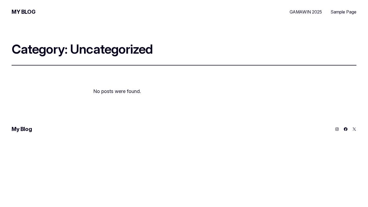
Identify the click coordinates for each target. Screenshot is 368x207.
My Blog (23, 12)
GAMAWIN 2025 (306, 12)
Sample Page (343, 12)
